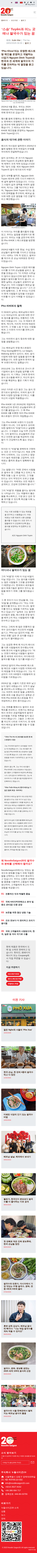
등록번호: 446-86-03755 (16, 1494)
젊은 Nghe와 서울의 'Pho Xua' (18, 1030)
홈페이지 (4, 20)
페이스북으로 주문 (14, 979)
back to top (32, 1549)
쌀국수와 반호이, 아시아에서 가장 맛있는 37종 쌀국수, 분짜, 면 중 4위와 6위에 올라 (18, 1286)
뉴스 (3, 1515)
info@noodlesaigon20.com (17, 1483)
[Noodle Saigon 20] (7, 12)
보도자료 (14, 20)
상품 (3, 1511)
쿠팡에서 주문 (13, 984)
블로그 (23, 20)
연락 (3, 1518)
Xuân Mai (16, 40)
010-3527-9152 (13, 974)
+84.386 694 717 (13, 1490)
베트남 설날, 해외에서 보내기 (17, 1157)
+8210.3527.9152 (13, 1487)
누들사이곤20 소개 (9, 1508)
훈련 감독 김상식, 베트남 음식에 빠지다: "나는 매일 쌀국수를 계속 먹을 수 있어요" (18, 1328)
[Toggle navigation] (35, 12)
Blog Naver (31, 4)
